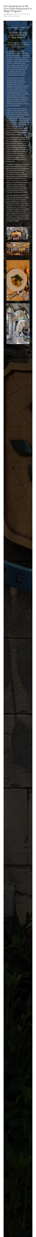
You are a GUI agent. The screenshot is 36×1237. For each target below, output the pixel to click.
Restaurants (16, 16)
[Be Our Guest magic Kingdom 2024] (17, 255)
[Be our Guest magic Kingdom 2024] (17, 344)
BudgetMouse (9, 14)
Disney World (26, 14)
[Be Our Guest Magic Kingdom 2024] (17, 239)
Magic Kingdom (8, 16)
